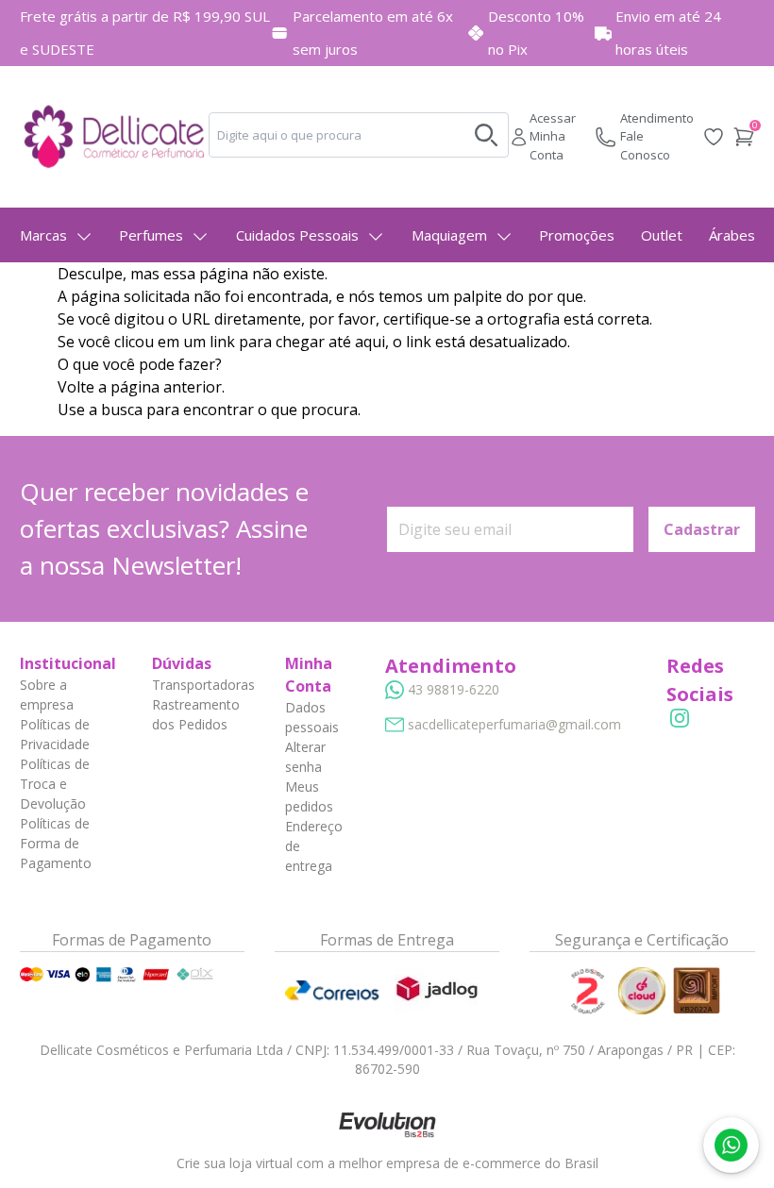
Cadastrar (702, 529)
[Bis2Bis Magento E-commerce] (387, 1123)
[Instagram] (679, 718)
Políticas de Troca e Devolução (55, 783)
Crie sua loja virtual (235, 1163)
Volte (76, 386)
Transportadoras (203, 685)
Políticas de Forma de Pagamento (56, 843)
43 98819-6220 (453, 689)
